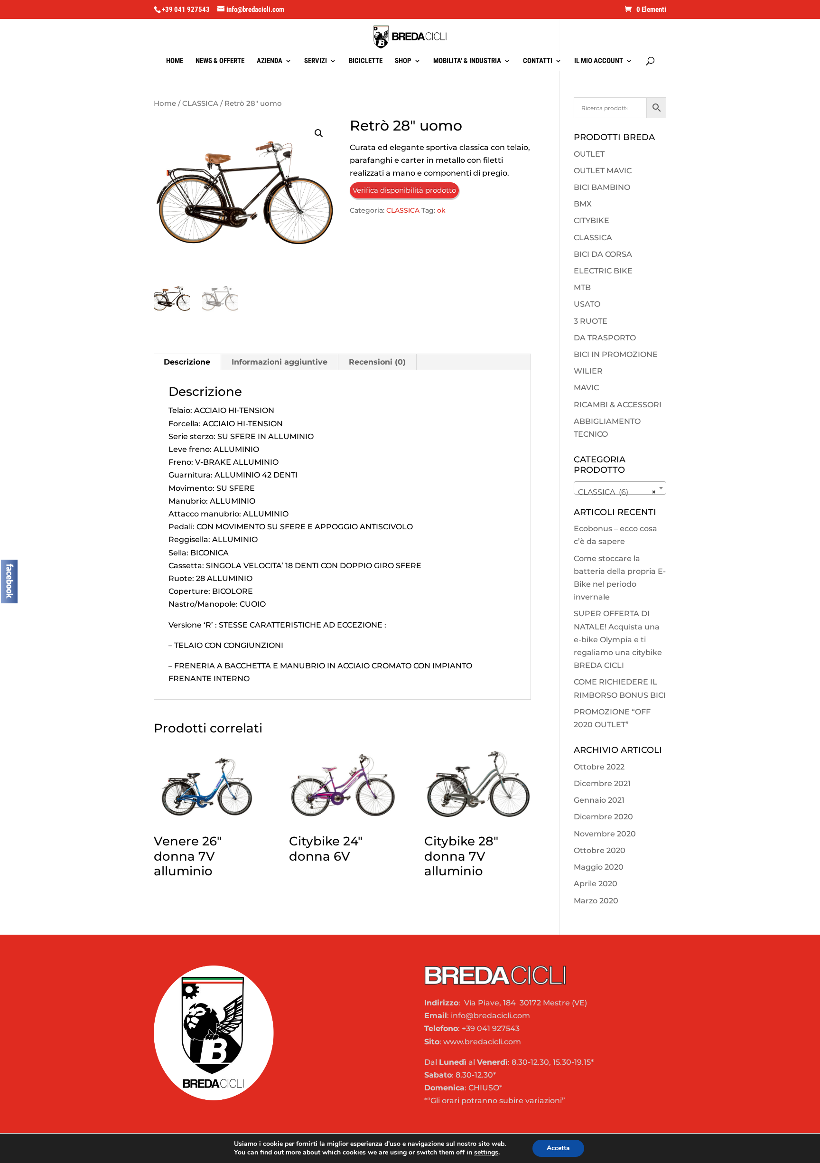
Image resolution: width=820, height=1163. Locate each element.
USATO (587, 304)
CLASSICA (200, 103)
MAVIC (586, 387)
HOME (174, 61)
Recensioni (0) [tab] (377, 361)
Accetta (558, 1148)
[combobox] (620, 488)
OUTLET (589, 154)
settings (486, 1152)
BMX (583, 203)
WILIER (588, 370)
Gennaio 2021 (599, 800)
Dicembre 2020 (603, 816)
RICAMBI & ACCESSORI (618, 404)
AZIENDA (269, 61)
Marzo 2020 (596, 900)
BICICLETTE (365, 61)
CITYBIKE (591, 220)
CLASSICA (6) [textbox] (617, 492)
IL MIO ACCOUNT (598, 61)
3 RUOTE (590, 321)
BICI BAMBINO (602, 187)
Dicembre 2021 (602, 783)
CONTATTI (537, 61)
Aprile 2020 (595, 883)
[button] (318, 133)
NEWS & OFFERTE (220, 61)
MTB (582, 287)
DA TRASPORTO (605, 337)
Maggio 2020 (599, 867)
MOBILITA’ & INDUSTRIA (467, 61)
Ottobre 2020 (599, 850)
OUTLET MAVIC (603, 170)
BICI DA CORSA (603, 254)
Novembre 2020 (605, 833)
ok (441, 210)
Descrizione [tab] (187, 361)
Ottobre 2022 (599, 766)
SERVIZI (315, 61)
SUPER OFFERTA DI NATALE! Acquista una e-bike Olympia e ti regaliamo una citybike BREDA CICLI (618, 639)
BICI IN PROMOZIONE (616, 354)
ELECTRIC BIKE (603, 270)
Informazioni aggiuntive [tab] (279, 361)
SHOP (403, 61)
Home (165, 103)
